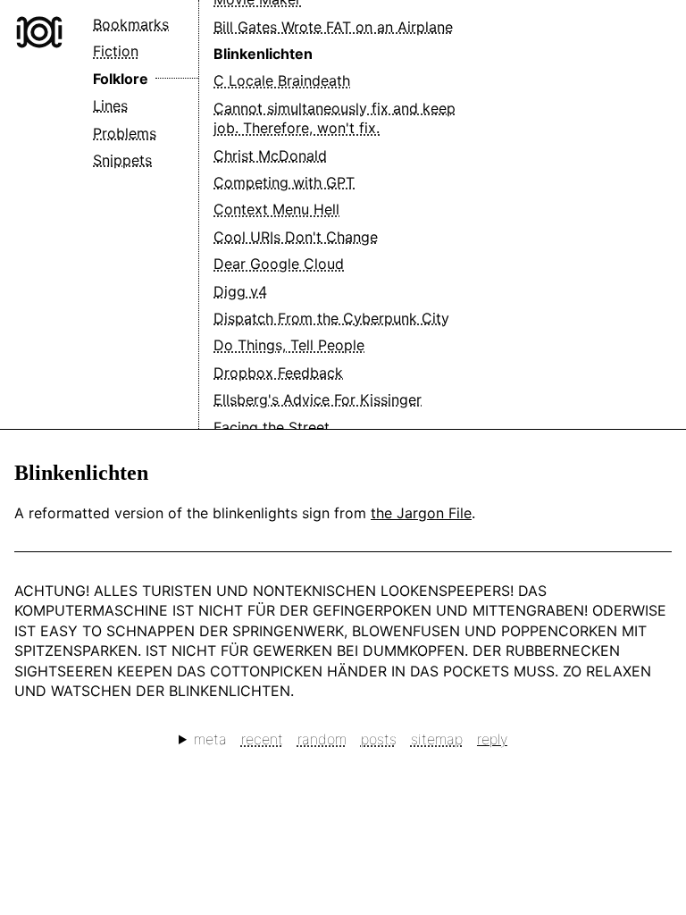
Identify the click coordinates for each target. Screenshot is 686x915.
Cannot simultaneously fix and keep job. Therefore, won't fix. (334, 118)
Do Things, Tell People (288, 345)
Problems (124, 133)
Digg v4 (240, 291)
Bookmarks (131, 24)
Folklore (120, 79)
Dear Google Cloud (278, 264)
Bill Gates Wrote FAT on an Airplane (333, 27)
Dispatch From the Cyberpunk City (331, 318)
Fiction (115, 51)
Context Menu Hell (276, 209)
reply (492, 739)
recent (262, 739)
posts (379, 739)
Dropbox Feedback (278, 373)
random (322, 739)
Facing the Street (271, 427)
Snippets (122, 160)
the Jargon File (421, 513)
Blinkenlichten (263, 54)
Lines (110, 105)
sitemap (437, 739)
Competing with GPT (284, 182)
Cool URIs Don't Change (295, 237)
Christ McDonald (270, 155)
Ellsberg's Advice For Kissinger (317, 399)
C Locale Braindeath (281, 80)
